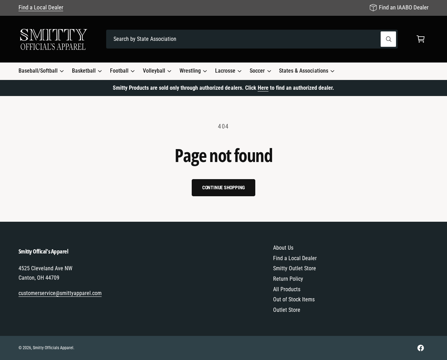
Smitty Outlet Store (294, 268)
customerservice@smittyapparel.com (60, 293)
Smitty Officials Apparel (53, 347)
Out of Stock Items (294, 299)
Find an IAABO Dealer (403, 7)
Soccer (257, 70)
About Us (283, 247)
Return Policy (288, 278)
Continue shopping (223, 187)
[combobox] (252, 39)
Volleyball (154, 70)
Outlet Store (286, 310)
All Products (286, 289)
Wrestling (190, 70)
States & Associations (303, 70)
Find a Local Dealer (41, 7)
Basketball (84, 70)
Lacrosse (225, 70)
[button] (420, 39)
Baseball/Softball (38, 70)
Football (119, 70)
